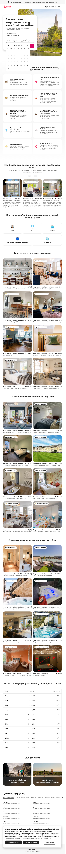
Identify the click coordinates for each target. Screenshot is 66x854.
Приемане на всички (13, 842)
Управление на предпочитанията (49, 843)
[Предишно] (29, 176)
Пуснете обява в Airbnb (53, 7)
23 (27, 62)
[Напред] (35, 176)
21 (21, 62)
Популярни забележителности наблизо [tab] (49, 797)
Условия (38, 851)
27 (18, 65)
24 (8, 65)
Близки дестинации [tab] (8, 797)
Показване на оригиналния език (48, 2)
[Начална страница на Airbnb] (7, 6)
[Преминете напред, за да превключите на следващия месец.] (27, 45)
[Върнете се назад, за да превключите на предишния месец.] (8, 45)
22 (24, 62)
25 (11, 65)
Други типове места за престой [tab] (26, 797)
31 (8, 68)
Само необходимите (31, 842)
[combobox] (20, 35)
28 (21, 65)
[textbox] (13, 41)
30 (27, 65)
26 (14, 65)
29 (24, 65)
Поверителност (29, 851)
